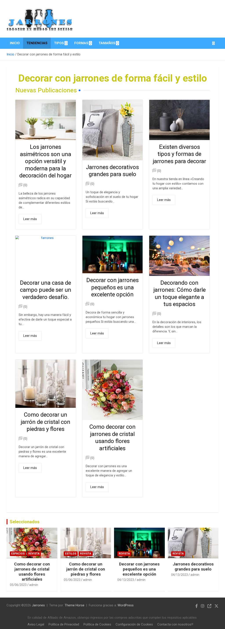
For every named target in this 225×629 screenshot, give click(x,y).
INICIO (15, 43)
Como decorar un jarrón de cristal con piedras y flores (45, 421)
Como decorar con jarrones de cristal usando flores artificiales (32, 572)
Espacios (18, 553)
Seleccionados (25, 521)
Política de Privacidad (64, 624)
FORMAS (81, 43)
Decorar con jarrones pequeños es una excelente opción (112, 287)
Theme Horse (74, 605)
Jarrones (38, 605)
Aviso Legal (35, 624)
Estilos (70, 553)
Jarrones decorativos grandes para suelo (193, 567)
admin (33, 585)
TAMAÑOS (107, 43)
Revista (34, 553)
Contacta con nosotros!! (175, 624)
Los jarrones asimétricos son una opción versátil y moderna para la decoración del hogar (45, 161)
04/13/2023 (125, 580)
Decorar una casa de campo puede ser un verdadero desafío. (45, 289)
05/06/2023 (18, 585)
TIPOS (59, 43)
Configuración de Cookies (134, 624)
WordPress (126, 605)
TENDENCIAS (36, 43)
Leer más (30, 219)
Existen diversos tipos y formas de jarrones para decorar (179, 154)
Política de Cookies (97, 624)
